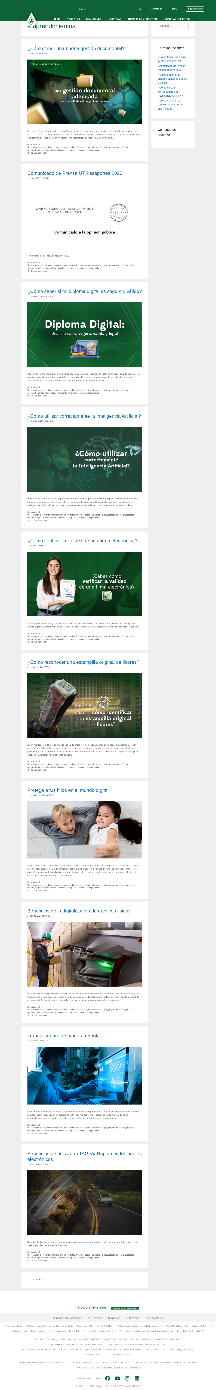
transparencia (93, 150)
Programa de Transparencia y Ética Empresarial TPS (43, 1363)
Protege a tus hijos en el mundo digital (67, 790)
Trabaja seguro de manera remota (63, 1035)
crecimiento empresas (49, 147)
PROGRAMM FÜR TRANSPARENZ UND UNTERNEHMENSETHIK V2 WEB (108, 1368)
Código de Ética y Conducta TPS (190, 1331)
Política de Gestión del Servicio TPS (64, 1331)
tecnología (81, 150)
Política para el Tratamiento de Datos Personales (25, 1326)
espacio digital (101, 147)
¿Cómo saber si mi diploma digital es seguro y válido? (84, 291)
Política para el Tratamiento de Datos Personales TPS (140, 1326)
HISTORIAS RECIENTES (177, 19)
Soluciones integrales (66, 150)
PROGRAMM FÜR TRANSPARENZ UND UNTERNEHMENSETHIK (136, 1344)
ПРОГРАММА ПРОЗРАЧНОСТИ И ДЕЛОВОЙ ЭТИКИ (142, 1349)
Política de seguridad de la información (29, 1331)
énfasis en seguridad (85, 147)
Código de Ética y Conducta (61, 1326)
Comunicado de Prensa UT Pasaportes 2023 (74, 173)
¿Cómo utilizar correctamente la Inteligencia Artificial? (84, 416)
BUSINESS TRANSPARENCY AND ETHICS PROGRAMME (155, 1339)
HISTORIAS (114, 1318)
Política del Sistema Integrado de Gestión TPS (102, 1331)
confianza (35, 147)
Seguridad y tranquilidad (45, 150)
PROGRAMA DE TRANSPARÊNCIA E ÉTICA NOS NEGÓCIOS (77, 1344)
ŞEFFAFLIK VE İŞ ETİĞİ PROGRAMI (100, 1349)
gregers (111, 147)
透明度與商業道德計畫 (121, 1354)
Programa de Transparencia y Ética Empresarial (55, 1339)
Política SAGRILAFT (105, 1326)
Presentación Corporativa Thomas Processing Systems (149, 1331)
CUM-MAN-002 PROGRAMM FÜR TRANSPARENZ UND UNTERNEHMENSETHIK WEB (158, 1363)
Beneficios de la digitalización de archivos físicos (79, 910)
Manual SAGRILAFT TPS (177, 1326)
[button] (156, 9)
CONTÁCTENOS (155, 1318)
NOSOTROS (73, 19)
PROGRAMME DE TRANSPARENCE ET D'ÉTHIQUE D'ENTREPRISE (52, 1349)
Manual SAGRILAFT (84, 1326)
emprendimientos (67, 147)
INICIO (57, 19)
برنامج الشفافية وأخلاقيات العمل (181, 1349)
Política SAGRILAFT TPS (201, 1326)
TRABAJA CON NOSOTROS (143, 19)
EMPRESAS (115, 19)
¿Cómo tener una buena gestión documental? (76, 48)
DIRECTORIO (133, 1318)
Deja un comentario (39, 153)
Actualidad (35, 144)
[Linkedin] (137, 1378)
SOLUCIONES (93, 19)
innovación (120, 147)
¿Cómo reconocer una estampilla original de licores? (83, 662)
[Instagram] (127, 1378)
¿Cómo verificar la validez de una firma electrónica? (82, 540)
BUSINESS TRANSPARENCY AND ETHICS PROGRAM (103, 1339)
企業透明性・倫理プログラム (97, 1354)
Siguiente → (39, 1279)
